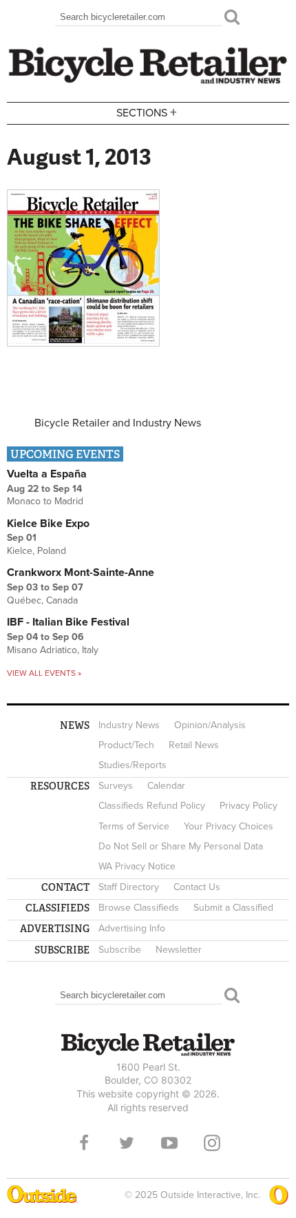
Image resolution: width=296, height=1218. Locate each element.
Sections (146, 112)
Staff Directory (128, 887)
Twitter (126, 1143)
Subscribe (119, 950)
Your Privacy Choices (228, 826)
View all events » (44, 673)
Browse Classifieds (138, 908)
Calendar (166, 786)
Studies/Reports (132, 765)
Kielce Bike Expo (48, 523)
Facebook (84, 1143)
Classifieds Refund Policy (151, 806)
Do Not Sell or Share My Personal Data (180, 846)
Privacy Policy (248, 806)
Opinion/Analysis (210, 725)
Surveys (115, 786)
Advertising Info (131, 928)
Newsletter (179, 950)
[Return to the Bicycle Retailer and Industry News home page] (148, 82)
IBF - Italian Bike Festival (68, 622)
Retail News (194, 745)
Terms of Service (133, 826)
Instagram (212, 1143)
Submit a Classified (233, 908)
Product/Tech (126, 745)
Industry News (129, 725)
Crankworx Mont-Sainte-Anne (80, 572)
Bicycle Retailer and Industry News (117, 423)
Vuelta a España (47, 474)
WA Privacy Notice (137, 866)
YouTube (169, 1143)
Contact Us (196, 887)
